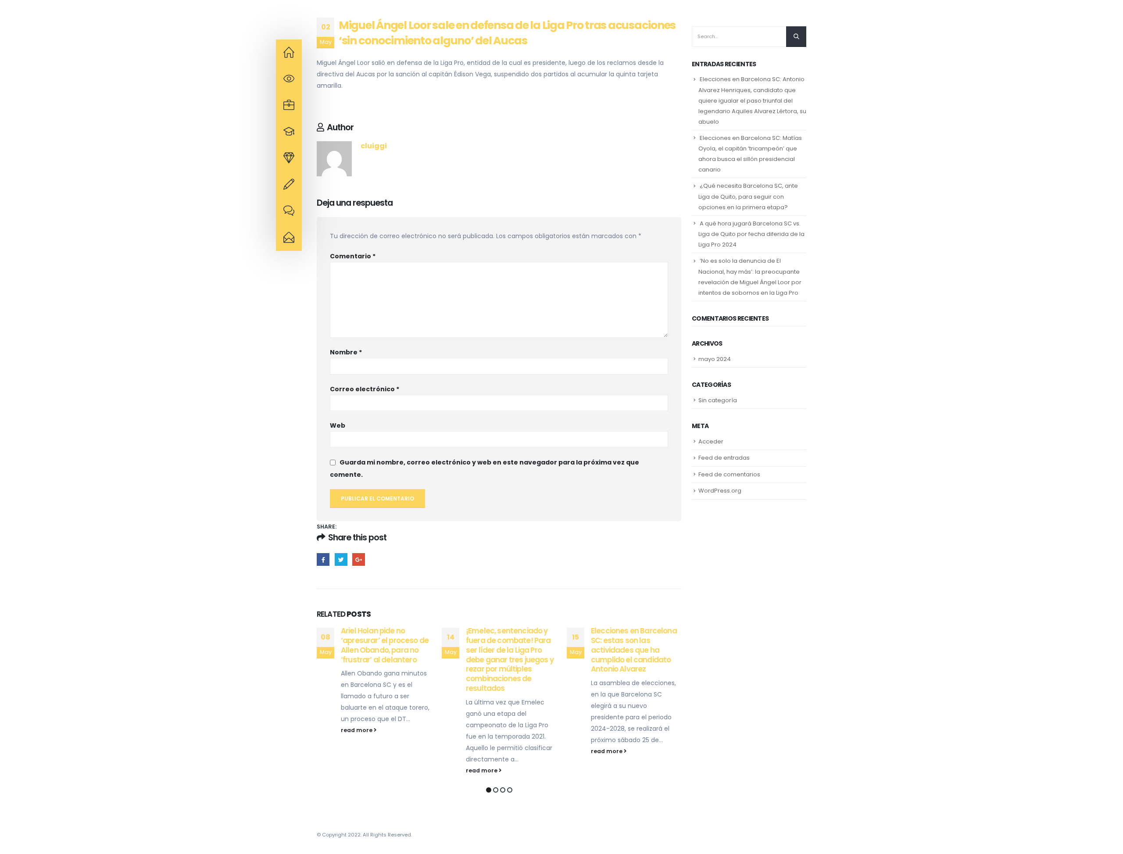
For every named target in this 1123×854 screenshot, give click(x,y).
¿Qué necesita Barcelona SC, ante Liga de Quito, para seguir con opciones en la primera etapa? (748, 196)
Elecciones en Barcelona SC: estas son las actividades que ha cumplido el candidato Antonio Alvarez (634, 649)
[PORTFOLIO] (289, 158)
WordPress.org (719, 490)
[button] (488, 790)
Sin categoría (717, 400)
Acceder (710, 441)
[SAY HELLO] (289, 238)
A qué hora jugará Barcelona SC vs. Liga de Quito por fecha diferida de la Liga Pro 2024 (751, 234)
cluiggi (374, 146)
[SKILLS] (289, 132)
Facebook (323, 559)
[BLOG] (289, 211)
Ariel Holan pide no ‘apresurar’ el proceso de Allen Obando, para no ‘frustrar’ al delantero (385, 645)
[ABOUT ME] (289, 52)
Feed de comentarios (729, 474)
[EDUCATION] (289, 106)
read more (357, 730)
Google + (358, 559)
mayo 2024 (714, 359)
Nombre (346, 352)
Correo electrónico (364, 389)
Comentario (353, 256)
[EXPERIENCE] (289, 79)
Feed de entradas (724, 458)
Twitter (341, 559)
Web (337, 425)
